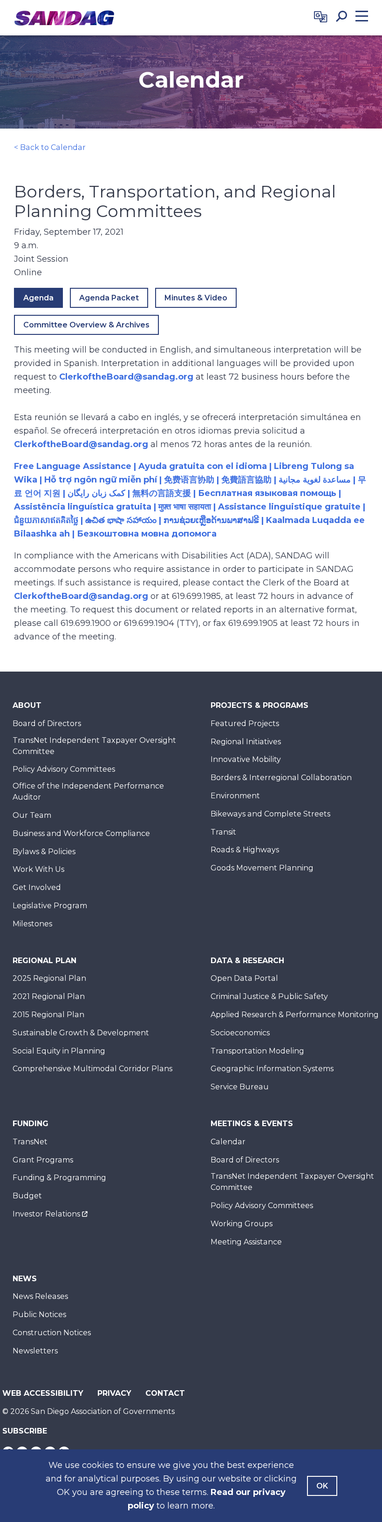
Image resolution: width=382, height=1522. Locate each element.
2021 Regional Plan (49, 996)
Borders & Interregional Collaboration (281, 777)
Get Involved (37, 887)
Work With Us (38, 869)
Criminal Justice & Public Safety (269, 996)
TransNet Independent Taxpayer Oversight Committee (94, 746)
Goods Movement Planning (262, 867)
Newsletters (35, 1350)
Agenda (38, 297)
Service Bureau (240, 1086)
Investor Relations (46, 1213)
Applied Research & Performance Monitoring (295, 1014)
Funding (30, 1123)
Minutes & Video (195, 297)
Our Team (32, 815)
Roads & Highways (245, 849)
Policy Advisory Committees (64, 769)
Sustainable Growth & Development (81, 1032)
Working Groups (242, 1223)
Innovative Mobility (246, 759)
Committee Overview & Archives (86, 324)
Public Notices (39, 1314)
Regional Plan (44, 960)
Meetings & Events (252, 1123)
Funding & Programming (59, 1177)
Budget (27, 1195)
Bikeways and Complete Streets (270, 813)
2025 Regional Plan (49, 978)
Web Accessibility (42, 1393)
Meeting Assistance (246, 1241)
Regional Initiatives (246, 741)
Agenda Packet (109, 297)
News (25, 1278)
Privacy (114, 1393)
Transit (223, 832)
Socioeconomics (240, 1032)
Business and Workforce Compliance (81, 833)
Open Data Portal (244, 978)
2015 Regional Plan (48, 1014)
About (27, 705)
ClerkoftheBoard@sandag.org (126, 377)
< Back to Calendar (50, 147)
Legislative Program (50, 905)
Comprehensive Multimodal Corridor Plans (92, 1068)
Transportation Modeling (257, 1050)
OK (322, 1485)
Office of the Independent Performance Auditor (88, 791)
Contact (165, 1393)
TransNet (30, 1141)
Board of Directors (47, 723)
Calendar (228, 1141)
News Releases (40, 1296)
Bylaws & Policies (44, 851)
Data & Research (247, 960)
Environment (235, 795)
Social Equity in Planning (59, 1050)
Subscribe (24, 1431)
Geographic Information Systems (272, 1068)
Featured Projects (245, 723)
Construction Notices (52, 1332)
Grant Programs (43, 1159)
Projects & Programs (259, 705)
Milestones (32, 923)
